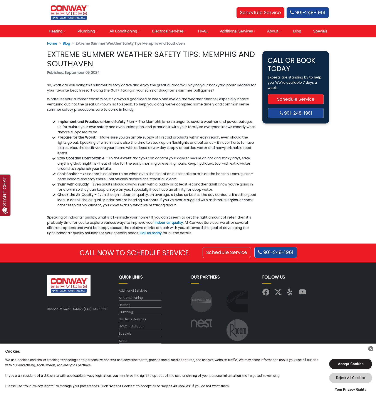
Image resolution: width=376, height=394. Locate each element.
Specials (320, 31)
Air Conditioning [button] (123, 31)
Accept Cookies (350, 364)
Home (52, 43)
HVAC (203, 31)
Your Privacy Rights (350, 389)
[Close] (370, 348)
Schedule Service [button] (260, 12)
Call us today (151, 232)
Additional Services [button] (236, 31)
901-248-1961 (309, 12)
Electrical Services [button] (167, 31)
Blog (297, 31)
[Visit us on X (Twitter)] (278, 293)
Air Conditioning (131, 298)
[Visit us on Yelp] (290, 293)
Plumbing (126, 312)
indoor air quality (169, 222)
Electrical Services (132, 319)
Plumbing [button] (86, 31)
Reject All (350, 378)
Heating (125, 305)
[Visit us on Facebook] (265, 293)
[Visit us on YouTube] (302, 293)
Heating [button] (56, 31)
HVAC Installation (131, 326)
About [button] (272, 31)
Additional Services (133, 290)
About (123, 341)
